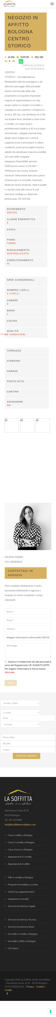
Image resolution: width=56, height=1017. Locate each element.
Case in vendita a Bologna (21, 842)
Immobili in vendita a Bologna (22, 934)
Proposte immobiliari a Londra (23, 884)
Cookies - (41, 986)
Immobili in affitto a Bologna (21, 941)
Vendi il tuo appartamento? (21, 891)
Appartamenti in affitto (19, 864)
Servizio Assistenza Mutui (21, 926)
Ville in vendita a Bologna (20, 877)
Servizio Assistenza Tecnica (22, 919)
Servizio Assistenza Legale (21, 906)
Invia (11, 683)
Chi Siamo (13, 948)
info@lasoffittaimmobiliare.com (20, 824)
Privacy (30, 986)
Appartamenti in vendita (20, 856)
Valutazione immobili (18, 899)
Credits (8, 990)
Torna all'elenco (33, 65)
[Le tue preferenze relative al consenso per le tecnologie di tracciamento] (51, 1011)
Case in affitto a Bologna (20, 835)
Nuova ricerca (34, 69)
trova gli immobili (26, 756)
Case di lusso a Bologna (20, 849)
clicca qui (9, 672)
